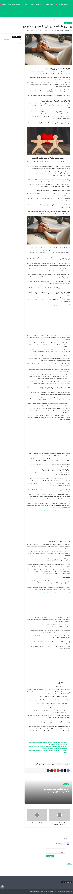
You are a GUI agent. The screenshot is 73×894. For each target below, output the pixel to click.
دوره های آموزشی (39, 4)
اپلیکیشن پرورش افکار (62, 4)
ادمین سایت (67, 30)
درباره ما (25, 4)
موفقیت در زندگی (57, 20)
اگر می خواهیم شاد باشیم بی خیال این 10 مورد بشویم (56, 790)
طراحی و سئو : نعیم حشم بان (33, 891)
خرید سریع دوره (49, 4)
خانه (70, 4)
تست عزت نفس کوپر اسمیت (14, 4)
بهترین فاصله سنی (63, 764)
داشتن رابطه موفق (52, 764)
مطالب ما (32, 4)
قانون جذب (66, 784)
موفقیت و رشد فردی (65, 20)
